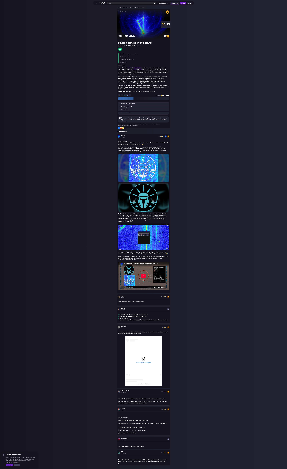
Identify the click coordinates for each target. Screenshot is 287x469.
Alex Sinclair (127, 46)
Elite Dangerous (126, 7)
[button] (143, 103)
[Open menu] (96, 3)
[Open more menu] (167, 3)
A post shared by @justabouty (143, 383)
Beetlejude (138, 68)
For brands (175, 3)
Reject (17, 465)
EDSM (140, 69)
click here (123, 121)
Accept (9, 465)
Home (118, 7)
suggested (130, 68)
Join (184, 3)
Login (189, 3)
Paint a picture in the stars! (138, 7)
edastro (135, 69)
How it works (162, 3)
